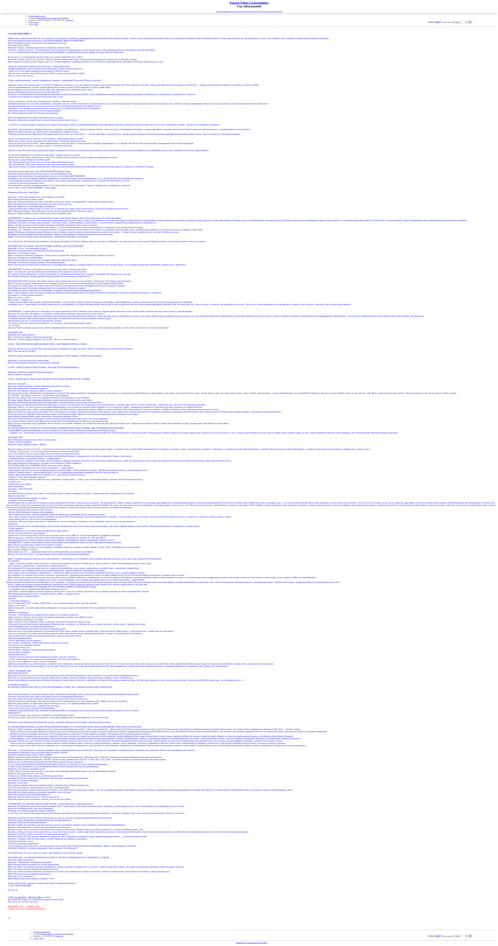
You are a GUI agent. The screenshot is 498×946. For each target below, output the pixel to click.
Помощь (279, 12)
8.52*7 (438, 22)
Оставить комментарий (36, 16)
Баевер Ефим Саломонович (249, 2)
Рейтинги (252, 12)
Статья (30, 22)
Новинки (271, 12)
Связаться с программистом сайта (251, 943)
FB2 (36, 25)
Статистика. (69, 20)
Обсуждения (262, 12)
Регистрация (237, 12)
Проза (36, 22)
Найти (245, 12)
